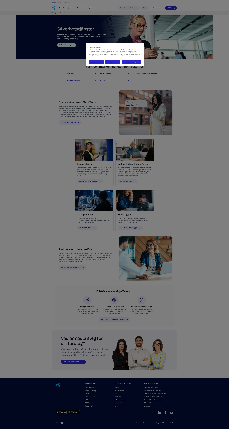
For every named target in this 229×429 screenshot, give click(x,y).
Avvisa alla (113, 62)
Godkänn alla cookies (96, 62)
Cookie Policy (126, 55)
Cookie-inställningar (131, 62)
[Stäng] (140, 47)
